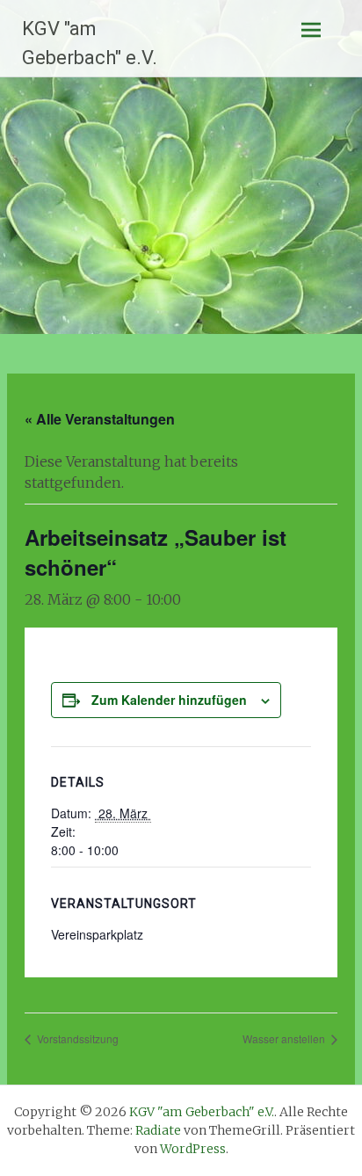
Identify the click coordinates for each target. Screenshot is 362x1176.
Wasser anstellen (285, 1038)
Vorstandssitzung (76, 1038)
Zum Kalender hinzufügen (169, 699)
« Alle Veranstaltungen (100, 419)
